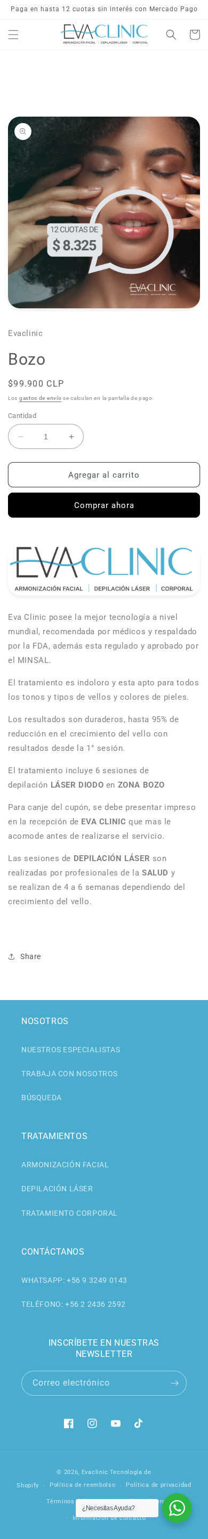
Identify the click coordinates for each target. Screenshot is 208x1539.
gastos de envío (40, 398)
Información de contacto (109, 1518)
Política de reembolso (83, 1484)
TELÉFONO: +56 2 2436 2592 (73, 1304)
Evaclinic (95, 1472)
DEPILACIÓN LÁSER (57, 1188)
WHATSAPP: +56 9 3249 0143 (74, 1280)
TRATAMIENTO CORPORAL (69, 1213)
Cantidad (22, 416)
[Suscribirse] (174, 1383)
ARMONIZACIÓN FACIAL (65, 1164)
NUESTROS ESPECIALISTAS (70, 1049)
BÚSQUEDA (41, 1097)
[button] (13, 34)
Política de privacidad (158, 1484)
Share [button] (30, 956)
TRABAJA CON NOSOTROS (69, 1073)
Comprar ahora (104, 505)
